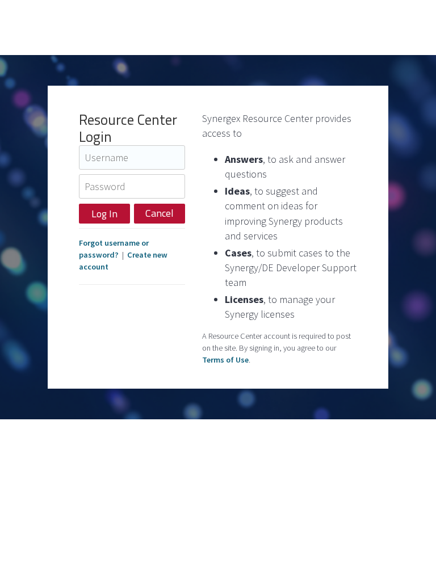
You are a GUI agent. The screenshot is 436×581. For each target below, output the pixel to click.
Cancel (159, 213)
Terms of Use (225, 360)
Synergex (65, 28)
